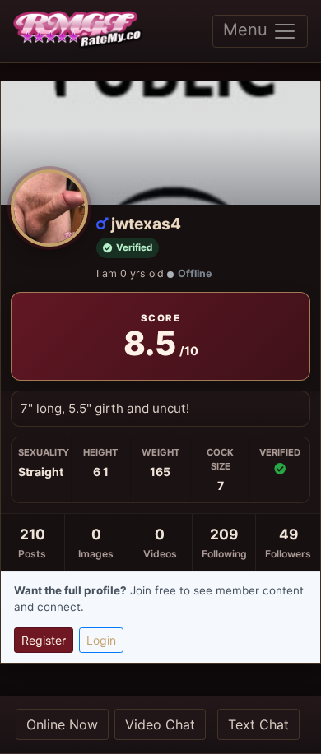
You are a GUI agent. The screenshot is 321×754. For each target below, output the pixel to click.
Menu (247, 29)
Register (43, 640)
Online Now (62, 724)
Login (101, 640)
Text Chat (258, 724)
